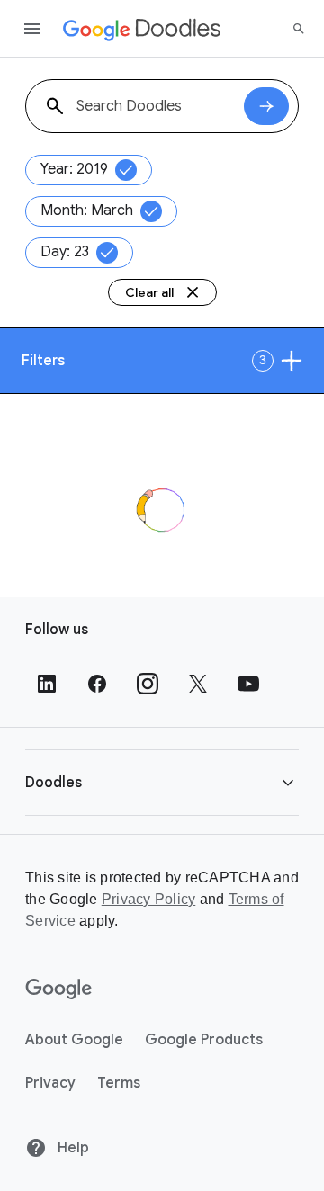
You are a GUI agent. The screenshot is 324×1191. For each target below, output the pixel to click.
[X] (198, 683)
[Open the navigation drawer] (32, 28)
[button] (162, 782)
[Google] (59, 989)
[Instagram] (147, 683)
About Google (74, 1040)
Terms (118, 1083)
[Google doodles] (142, 28)
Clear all (149, 292)
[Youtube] (248, 683)
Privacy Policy (149, 899)
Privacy (50, 1083)
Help (71, 1148)
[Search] (299, 28)
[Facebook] (97, 683)
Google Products (204, 1040)
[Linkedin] (46, 683)
